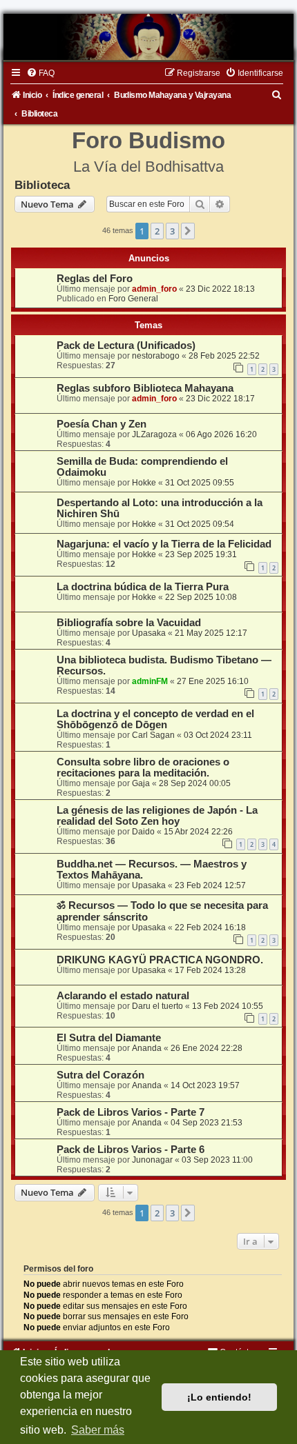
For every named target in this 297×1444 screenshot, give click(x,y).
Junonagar (152, 1160)
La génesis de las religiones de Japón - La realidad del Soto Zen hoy (157, 816)
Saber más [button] (97, 1430)
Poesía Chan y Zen (101, 424)
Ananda (147, 1048)
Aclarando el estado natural (123, 995)
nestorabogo (156, 356)
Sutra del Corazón (100, 1075)
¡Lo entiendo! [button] (219, 1397)
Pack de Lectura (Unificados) (126, 345)
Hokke (144, 483)
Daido (143, 831)
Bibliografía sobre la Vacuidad (129, 622)
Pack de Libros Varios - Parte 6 (130, 1149)
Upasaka (149, 633)
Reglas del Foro (95, 278)
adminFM (150, 681)
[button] (188, 231)
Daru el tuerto (157, 1006)
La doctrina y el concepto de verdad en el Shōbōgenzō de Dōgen (155, 719)
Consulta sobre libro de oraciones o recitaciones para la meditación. (143, 767)
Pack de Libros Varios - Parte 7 (130, 1112)
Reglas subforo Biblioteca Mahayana (145, 388)
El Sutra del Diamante (109, 1037)
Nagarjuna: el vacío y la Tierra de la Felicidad (164, 544)
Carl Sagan (153, 735)
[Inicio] (148, 37)
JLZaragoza (154, 434)
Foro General (133, 298)
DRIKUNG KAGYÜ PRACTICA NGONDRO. (160, 959)
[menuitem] (40, 73)
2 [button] (157, 231)
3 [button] (172, 231)
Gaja (141, 783)
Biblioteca (42, 185)
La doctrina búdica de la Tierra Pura (143, 586)
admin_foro (154, 289)
